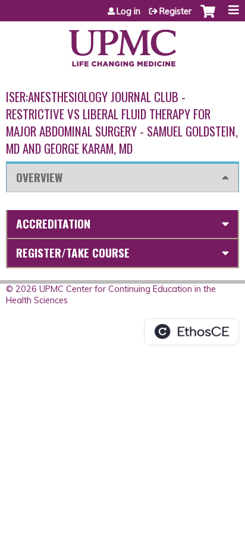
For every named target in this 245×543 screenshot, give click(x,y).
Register (175, 11)
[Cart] (207, 17)
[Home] (122, 43)
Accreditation (53, 223)
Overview (39, 177)
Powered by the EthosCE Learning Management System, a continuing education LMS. (191, 331)
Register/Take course (73, 252)
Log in (128, 11)
